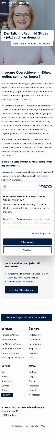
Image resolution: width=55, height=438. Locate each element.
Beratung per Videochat (12, 357)
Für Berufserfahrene (11, 348)
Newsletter (34, 394)
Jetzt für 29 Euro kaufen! (21, 290)
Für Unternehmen (10, 353)
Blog (31, 376)
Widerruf (7, 394)
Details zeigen (39, 233)
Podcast (33, 372)
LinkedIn (33, 390)
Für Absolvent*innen (11, 343)
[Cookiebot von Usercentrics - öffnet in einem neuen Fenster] (39, 186)
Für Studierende (8, 339)
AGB (43, 425)
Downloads (6, 381)
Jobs (31, 357)
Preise (4, 376)
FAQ (3, 372)
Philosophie (35, 334)
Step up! (33, 348)
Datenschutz (32, 425)
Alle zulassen (27, 242)
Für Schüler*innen (10, 334)
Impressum (17, 425)
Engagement (35, 343)
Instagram (34, 385)
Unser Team (34, 339)
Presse (32, 381)
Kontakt (5, 390)
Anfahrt (5, 385)
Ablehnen (27, 250)
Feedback (33, 353)
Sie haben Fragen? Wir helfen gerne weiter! (26, 317)
